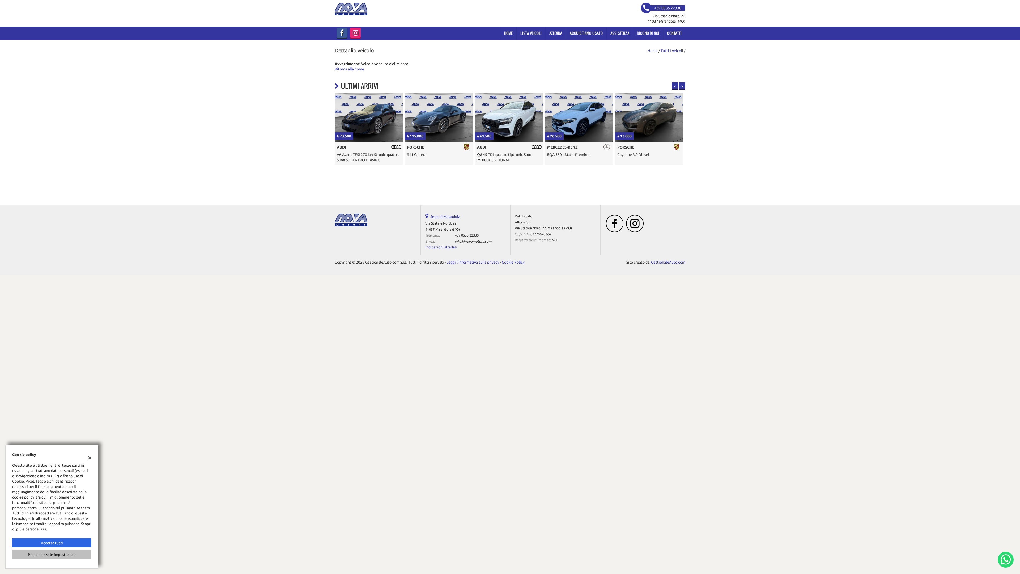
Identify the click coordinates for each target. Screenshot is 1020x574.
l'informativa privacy (567, 301)
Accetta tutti (52, 543)
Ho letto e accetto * (552, 301)
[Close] (620, 228)
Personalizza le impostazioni (52, 554)
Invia (565, 325)
